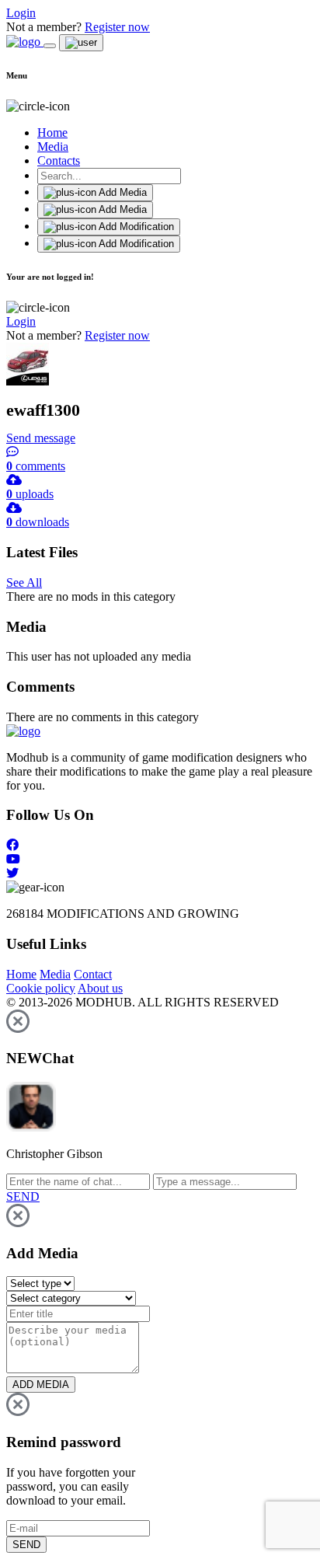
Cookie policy (40, 988)
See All (24, 582)
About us (100, 988)
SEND (26, 1544)
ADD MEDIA (40, 1384)
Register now (117, 26)
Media (52, 146)
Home (52, 132)
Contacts (58, 160)
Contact (93, 974)
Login (21, 12)
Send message (40, 438)
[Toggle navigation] (49, 46)
